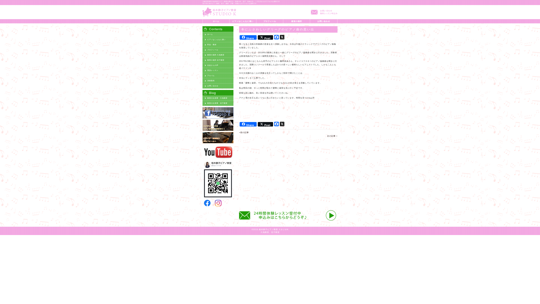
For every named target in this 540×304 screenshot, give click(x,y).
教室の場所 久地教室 (215, 55)
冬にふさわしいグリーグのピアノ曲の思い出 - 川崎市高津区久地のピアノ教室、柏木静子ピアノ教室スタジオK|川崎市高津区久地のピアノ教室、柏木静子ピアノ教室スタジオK (219, 12)
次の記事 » (332, 136)
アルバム (211, 76)
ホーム (216, 21)
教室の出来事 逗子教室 (217, 103)
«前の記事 (244, 132)
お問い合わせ (323, 21)
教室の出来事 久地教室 (217, 98)
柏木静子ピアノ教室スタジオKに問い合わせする (323, 13)
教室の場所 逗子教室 (215, 60)
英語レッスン (212, 70)
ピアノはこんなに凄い (242, 21)
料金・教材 (211, 45)
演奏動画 (211, 81)
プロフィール (269, 21)
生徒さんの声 (212, 65)
